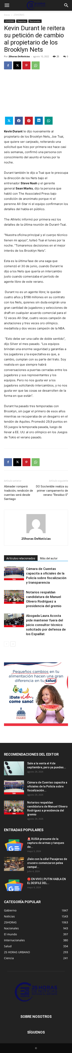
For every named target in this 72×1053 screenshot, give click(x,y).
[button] (6, 5)
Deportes (21, 21)
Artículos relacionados (20, 558)
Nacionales (35, 21)
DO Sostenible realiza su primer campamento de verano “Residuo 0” (52, 491)
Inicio (7, 14)
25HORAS (19, 14)
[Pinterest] (26, 65)
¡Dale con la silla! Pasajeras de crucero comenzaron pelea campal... (47, 863)
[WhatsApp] (36, 65)
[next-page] (12, 644)
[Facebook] (8, 65)
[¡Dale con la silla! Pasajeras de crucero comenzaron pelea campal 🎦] (14, 864)
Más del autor (49, 558)
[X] (17, 65)
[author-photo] (36, 533)
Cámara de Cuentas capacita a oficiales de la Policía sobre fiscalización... (47, 786)
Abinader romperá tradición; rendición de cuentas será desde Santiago (18, 493)
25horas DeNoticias (19, 56)
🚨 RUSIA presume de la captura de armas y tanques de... (45, 842)
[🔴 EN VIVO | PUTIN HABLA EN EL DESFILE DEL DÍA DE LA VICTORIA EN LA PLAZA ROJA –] (14, 884)
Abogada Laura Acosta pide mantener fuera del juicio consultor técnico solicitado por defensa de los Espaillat (46, 625)
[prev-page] (6, 644)
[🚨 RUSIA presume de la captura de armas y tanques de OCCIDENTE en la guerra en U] (14, 844)
